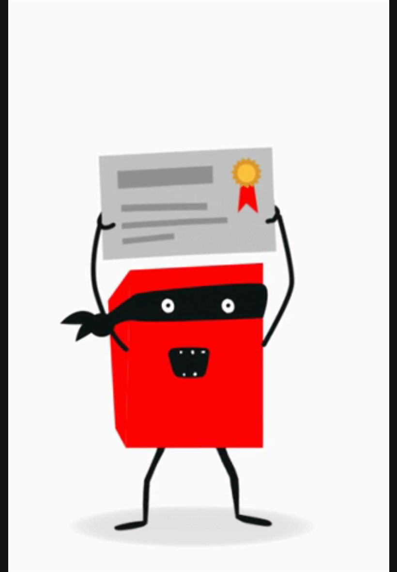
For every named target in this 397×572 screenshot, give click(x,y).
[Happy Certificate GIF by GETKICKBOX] (198, 286)
